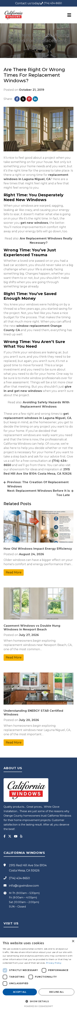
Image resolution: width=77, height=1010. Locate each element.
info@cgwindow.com (24, 885)
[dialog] (38, 973)
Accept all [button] (20, 991)
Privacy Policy (53, 963)
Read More (13, 572)
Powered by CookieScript (38, 1006)
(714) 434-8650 (52, 3)
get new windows (34, 222)
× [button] (73, 941)
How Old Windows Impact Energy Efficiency (38, 548)
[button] (38, 1001)
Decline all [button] (56, 991)
